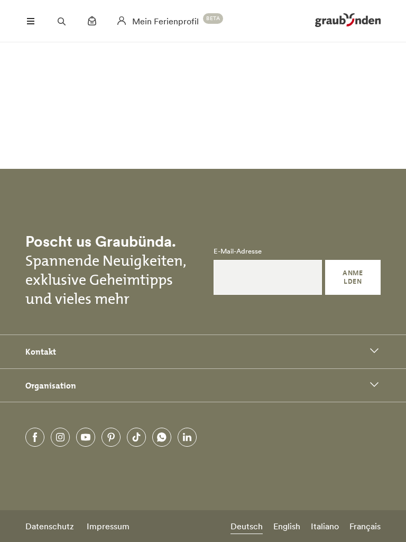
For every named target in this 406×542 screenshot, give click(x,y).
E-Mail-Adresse (238, 251)
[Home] (348, 21)
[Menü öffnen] (30, 21)
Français (365, 526)
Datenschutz (49, 526)
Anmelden (353, 277)
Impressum (108, 526)
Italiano (325, 526)
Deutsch (246, 526)
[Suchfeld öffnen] (61, 21)
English (286, 526)
